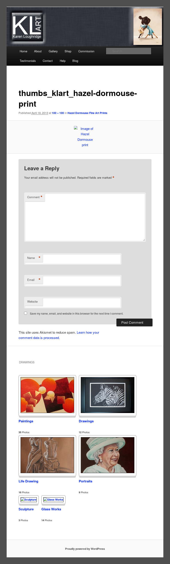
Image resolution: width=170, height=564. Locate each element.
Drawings (86, 421)
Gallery (53, 51)
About (38, 51)
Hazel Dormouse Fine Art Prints (87, 113)
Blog (75, 61)
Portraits (85, 481)
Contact (48, 61)
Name (34, 257)
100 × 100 (58, 113)
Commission (86, 51)
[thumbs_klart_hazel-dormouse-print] (85, 137)
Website (32, 301)
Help (63, 61)
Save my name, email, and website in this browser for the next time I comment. (76, 313)
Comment (34, 197)
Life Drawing (28, 481)
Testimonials (28, 61)
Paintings (26, 421)
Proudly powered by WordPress (85, 549)
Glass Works (51, 509)
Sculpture (26, 509)
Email (34, 279)
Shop (68, 51)
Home (23, 51)
